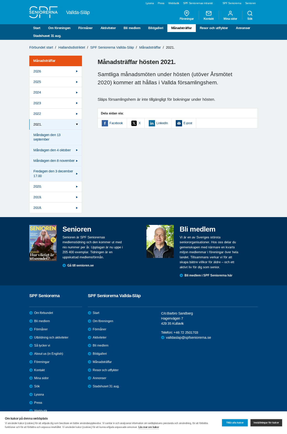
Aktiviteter (108, 28)
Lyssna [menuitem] (150, 3)
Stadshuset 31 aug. (47, 36)
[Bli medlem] (160, 241)
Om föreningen (59, 28)
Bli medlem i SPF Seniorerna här (208, 275)
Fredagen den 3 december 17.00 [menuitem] (53, 173)
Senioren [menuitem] (250, 3)
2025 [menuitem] (37, 82)
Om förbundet (43, 313)
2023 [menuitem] (37, 103)
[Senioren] (43, 243)
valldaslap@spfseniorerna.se (188, 338)
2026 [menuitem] (37, 71)
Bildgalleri (155, 28)
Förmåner (85, 28)
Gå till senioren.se (80, 265)
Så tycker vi (42, 345)
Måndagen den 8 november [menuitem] (54, 161)
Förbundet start (41, 47)
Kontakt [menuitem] (209, 18)
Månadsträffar (181, 28)
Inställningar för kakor (266, 422)
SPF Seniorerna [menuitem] (232, 3)
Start (36, 28)
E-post (188, 123)
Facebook (116, 123)
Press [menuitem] (161, 3)
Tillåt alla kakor (235, 422)
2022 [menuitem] (37, 114)
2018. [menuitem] (37, 208)
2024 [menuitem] (37, 92)
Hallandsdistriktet (71, 47)
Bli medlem (132, 28)
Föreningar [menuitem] (187, 18)
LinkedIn (162, 123)
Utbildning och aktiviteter (51, 337)
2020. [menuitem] (37, 186)
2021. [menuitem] (37, 124)
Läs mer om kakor (148, 427)
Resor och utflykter (214, 28)
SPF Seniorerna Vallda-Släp (112, 47)
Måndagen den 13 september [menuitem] (47, 137)
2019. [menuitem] (37, 197)
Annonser (243, 28)
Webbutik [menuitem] (173, 3)
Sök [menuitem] (249, 18)
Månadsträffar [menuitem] (44, 61)
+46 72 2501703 (186, 332)
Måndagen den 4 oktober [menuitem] (52, 150)
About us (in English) (48, 353)
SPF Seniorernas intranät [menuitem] (198, 3)
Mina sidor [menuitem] (230, 18)
